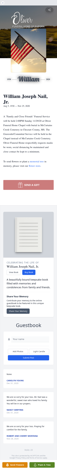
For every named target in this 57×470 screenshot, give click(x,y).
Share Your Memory (18, 311)
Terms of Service (36, 458)
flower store (34, 165)
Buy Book (29, 272)
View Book (13, 272)
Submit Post (28, 357)
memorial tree (37, 161)
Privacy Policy (20, 458)
